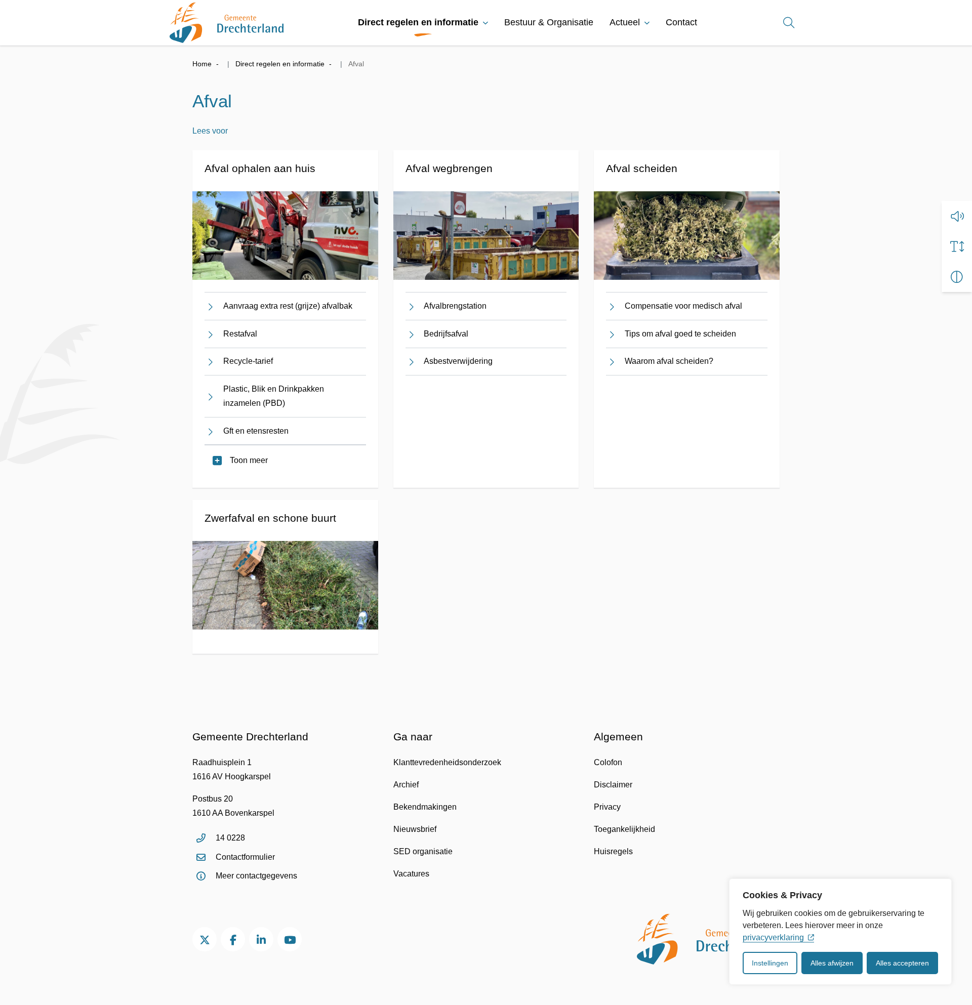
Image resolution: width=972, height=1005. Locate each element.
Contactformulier (245, 857)
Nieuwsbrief (414, 829)
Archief (406, 784)
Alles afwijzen (832, 963)
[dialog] (840, 931)
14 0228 (230, 837)
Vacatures (411, 873)
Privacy (607, 807)
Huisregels (613, 851)
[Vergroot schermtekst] (957, 246)
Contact (681, 22)
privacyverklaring (773, 937)
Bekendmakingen (425, 807)
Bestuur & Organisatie (548, 22)
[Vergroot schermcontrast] (957, 277)
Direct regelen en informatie (418, 22)
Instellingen (770, 963)
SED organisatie (423, 851)
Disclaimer (613, 784)
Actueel (625, 22)
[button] (957, 216)
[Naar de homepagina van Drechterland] (227, 23)
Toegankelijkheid (624, 829)
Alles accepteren (902, 963)
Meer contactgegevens (256, 875)
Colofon (608, 762)
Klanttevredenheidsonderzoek (447, 762)
